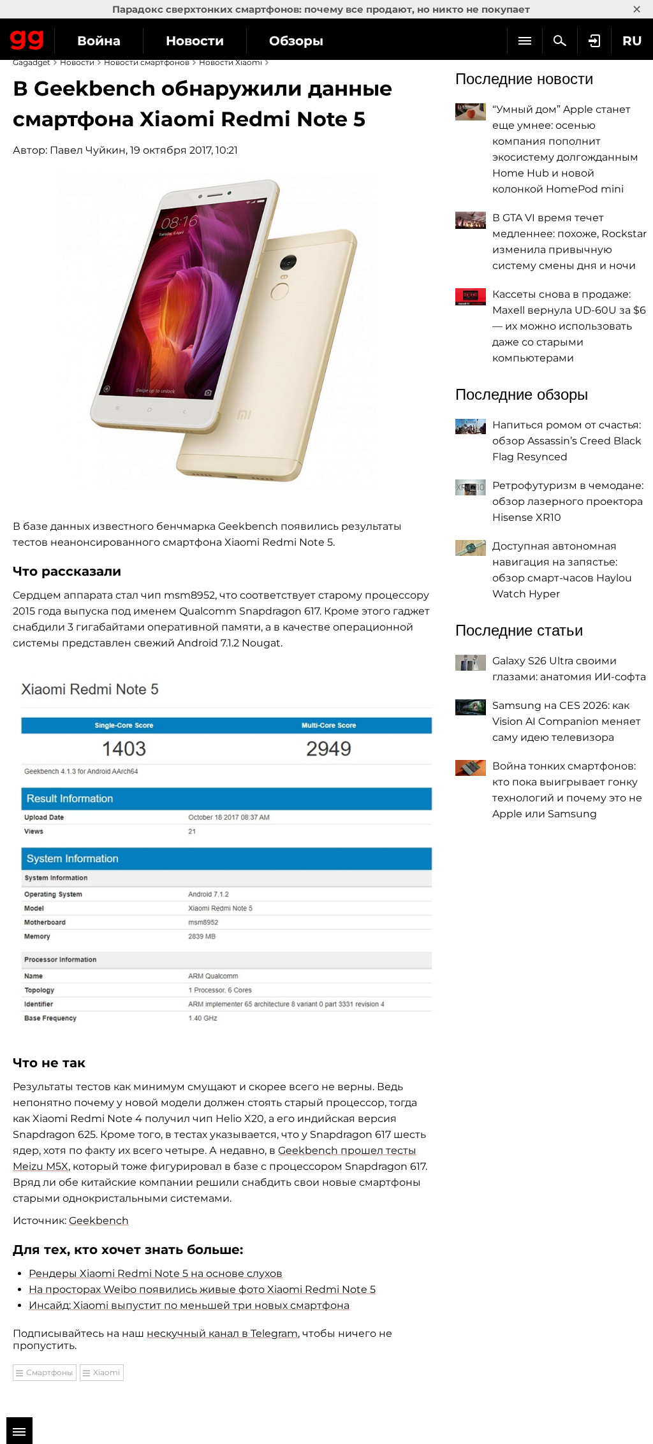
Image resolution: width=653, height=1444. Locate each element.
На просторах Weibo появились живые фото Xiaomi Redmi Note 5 (202, 1289)
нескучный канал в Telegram (222, 1333)
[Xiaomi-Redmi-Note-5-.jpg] (224, 851)
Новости (195, 40)
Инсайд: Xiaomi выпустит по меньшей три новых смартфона (189, 1305)
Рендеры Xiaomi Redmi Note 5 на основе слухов (155, 1273)
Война (99, 40)
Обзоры (296, 40)
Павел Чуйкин (88, 150)
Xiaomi (106, 1372)
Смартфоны (49, 1372)
